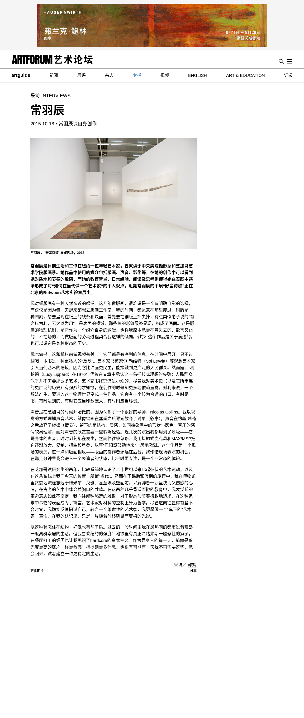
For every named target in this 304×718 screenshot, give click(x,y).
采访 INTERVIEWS (50, 95)
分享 (193, 570)
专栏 (137, 75)
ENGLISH (197, 75)
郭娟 (192, 564)
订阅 (288, 75)
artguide (20, 75)
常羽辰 (47, 110)
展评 (81, 75)
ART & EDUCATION (245, 75)
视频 (164, 75)
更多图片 (37, 571)
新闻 (53, 75)
